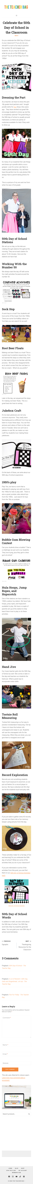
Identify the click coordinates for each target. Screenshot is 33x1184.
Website (5, 1063)
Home (10, 1168)
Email (5, 1054)
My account (23, 1170)
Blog (16, 1168)
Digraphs (6, 942)
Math (16, 35)
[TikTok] (20, 1176)
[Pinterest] (23, 1176)
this (15, 107)
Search (29, 1113)
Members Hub (16, 1172)
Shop (22, 1168)
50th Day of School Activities (16, 905)
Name (5, 1045)
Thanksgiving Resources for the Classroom (25, 945)
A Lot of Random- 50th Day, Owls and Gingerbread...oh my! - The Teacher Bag (15, 981)
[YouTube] (16, 1176)
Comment (7, 1018)
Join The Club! (11, 1170)
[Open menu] (16, 15)
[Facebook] (9, 1176)
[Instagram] (12, 1176)
